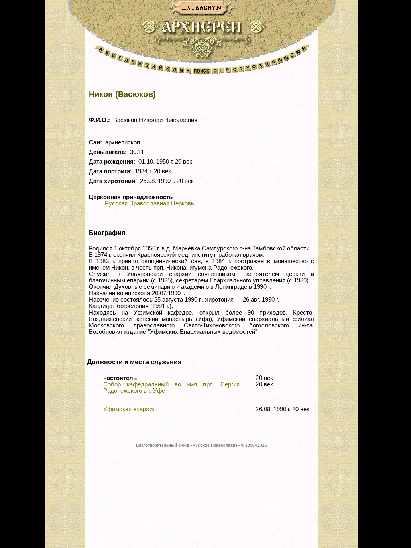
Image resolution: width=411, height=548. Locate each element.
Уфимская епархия (129, 409)
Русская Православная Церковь (149, 203)
